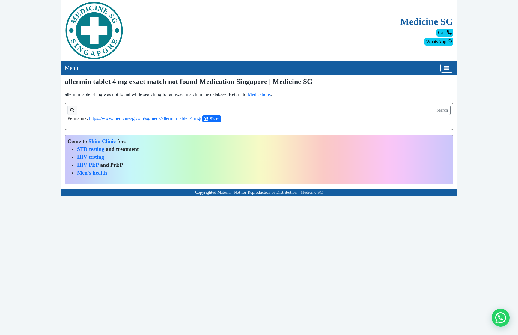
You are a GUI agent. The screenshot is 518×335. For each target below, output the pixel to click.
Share (214, 119)
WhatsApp (437, 41)
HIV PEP (88, 165)
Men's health (92, 173)
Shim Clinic (102, 141)
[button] (501, 318)
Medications (259, 94)
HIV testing (90, 157)
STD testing (90, 149)
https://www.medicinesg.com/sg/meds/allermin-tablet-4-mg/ (145, 118)
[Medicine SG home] (94, 30)
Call (442, 32)
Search (442, 110)
